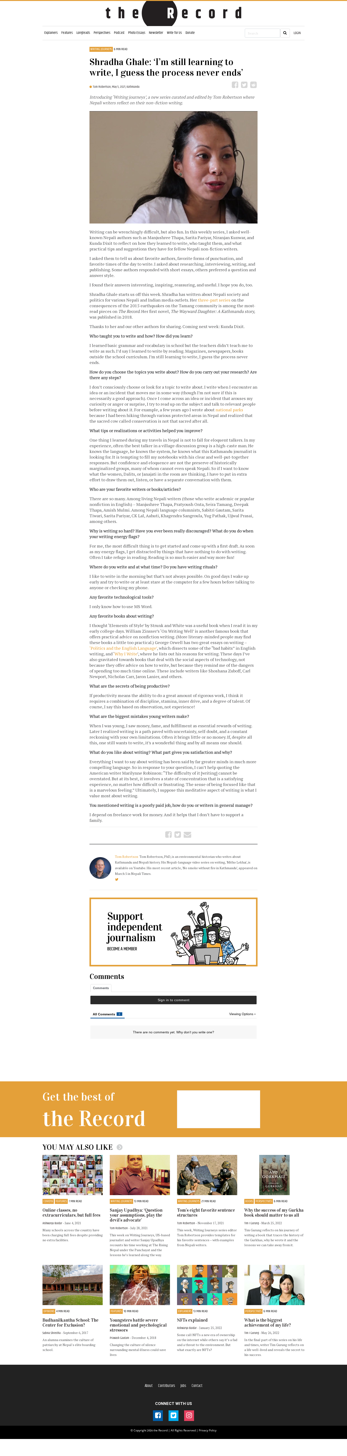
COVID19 (48, 1201)
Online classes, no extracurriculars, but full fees (71, 1212)
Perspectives (102, 33)
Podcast (119, 33)
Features (67, 33)
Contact (197, 1386)
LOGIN (297, 33)
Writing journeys (101, 49)
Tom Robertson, (102, 86)
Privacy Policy (207, 1430)
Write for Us (174, 33)
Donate (190, 33)
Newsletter (156, 33)
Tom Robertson (127, 856)
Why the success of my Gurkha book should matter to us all (274, 1212)
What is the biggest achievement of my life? (267, 1322)
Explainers (51, 33)
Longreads (83, 33)
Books (249, 1201)
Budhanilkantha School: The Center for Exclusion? (70, 1322)
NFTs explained (192, 1320)
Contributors (166, 1386)
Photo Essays (136, 33)
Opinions (48, 1311)
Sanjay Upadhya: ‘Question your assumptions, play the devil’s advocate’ (136, 1215)
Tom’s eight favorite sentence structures (206, 1212)
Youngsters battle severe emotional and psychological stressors (138, 1325)
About (149, 1386)
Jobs (183, 1386)
